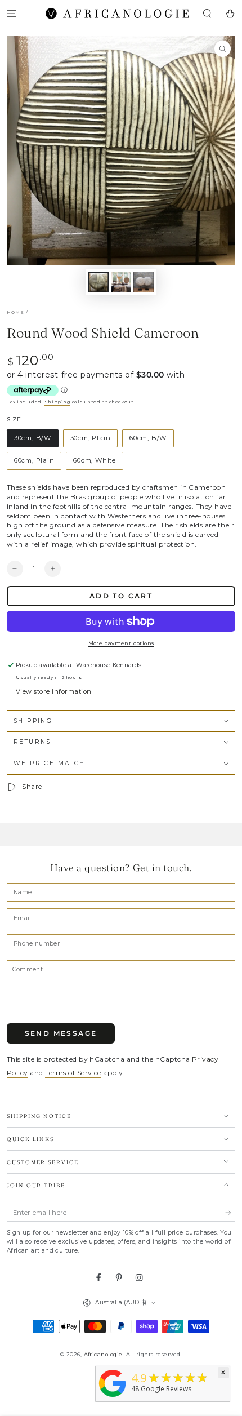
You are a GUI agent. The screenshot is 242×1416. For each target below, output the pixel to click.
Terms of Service (73, 1072)
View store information (54, 691)
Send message (61, 1033)
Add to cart (121, 596)
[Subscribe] (230, 1213)
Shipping (57, 402)
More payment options (121, 643)
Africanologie (103, 1354)
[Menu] (12, 13)
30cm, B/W (32, 438)
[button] (207, 13)
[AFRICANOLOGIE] (112, 1397)
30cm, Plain (90, 438)
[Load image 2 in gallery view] (121, 282)
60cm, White (94, 460)
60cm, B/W (148, 438)
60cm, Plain (34, 460)
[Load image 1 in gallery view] (98, 282)
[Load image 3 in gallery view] (143, 282)
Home (15, 312)
